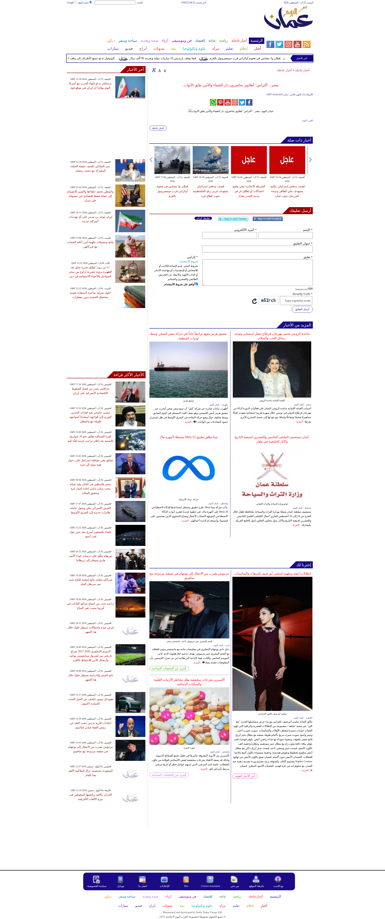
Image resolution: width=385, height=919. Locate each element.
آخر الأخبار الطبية (245, 776)
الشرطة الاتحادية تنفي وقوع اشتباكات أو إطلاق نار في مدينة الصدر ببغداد (249, 191)
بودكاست (278, 885)
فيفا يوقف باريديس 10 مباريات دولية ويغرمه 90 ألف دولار (180, 58)
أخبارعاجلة (302, 70)
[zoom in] (154, 70)
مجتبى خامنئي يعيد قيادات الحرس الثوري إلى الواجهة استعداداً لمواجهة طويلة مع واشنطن (90, 417)
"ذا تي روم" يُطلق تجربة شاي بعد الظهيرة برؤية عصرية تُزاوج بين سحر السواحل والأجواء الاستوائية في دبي (90, 272)
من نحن (235, 885)
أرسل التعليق (302, 309)
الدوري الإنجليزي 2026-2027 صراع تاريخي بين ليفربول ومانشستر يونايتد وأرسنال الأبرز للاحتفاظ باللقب (90, 656)
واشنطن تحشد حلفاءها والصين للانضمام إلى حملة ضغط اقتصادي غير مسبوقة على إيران (90, 196)
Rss (186, 885)
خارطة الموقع (256, 885)
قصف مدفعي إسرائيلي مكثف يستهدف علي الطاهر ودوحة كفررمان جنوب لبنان (287, 191)
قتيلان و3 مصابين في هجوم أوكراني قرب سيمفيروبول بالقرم (262, 58)
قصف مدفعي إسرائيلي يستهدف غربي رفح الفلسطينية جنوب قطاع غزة (210, 191)
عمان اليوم (83, 2)
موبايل (121, 885)
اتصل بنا (142, 885)
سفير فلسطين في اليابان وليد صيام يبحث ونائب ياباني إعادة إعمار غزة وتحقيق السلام (90, 489)
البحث (140, 2)
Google (70, 2)
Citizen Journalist (210, 885)
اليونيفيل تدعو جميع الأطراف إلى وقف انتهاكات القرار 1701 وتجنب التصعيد (89, 58)
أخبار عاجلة (284, 70)
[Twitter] (233, 220)
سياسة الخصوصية (96, 885)
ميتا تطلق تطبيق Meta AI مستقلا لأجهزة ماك (188, 437)
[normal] (159, 70)
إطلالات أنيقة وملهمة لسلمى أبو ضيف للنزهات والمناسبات (272, 573)
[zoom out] (165, 70)
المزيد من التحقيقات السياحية (169, 668)
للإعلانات (164, 885)
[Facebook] (267, 220)
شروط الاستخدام (188, 261)
